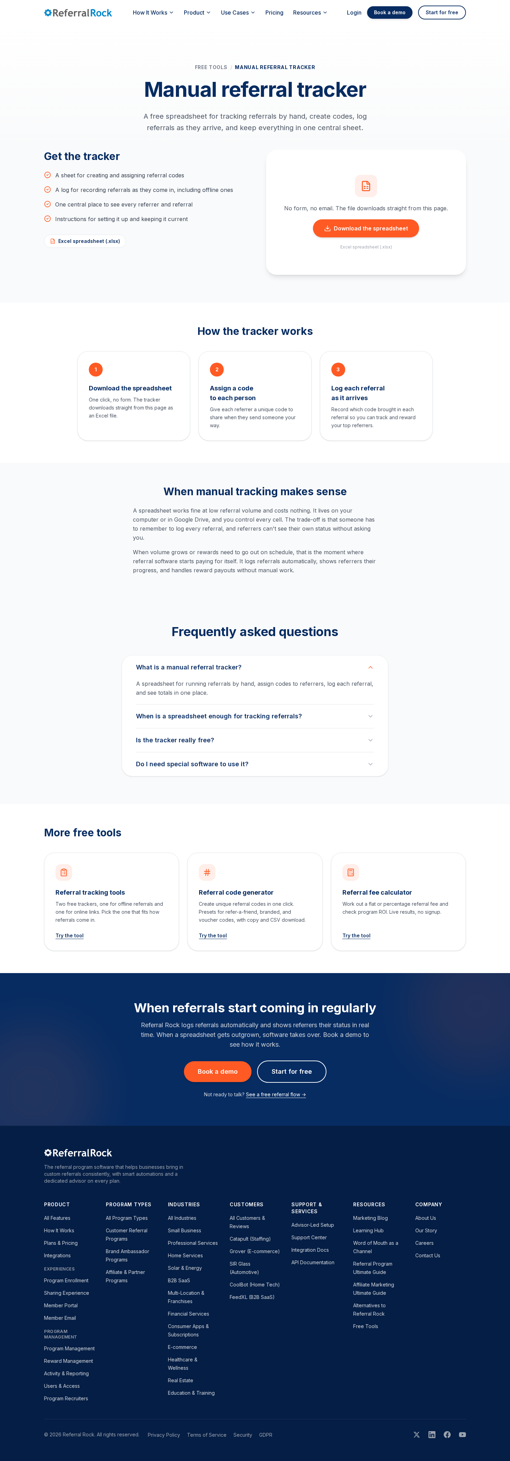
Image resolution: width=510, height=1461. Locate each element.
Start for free (442, 12)
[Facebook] (447, 1434)
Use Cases (235, 12)
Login (354, 12)
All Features (57, 1218)
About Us (425, 1218)
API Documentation (312, 1262)
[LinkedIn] (431, 1434)
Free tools (211, 67)
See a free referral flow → (276, 1094)
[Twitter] (416, 1434)
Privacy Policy (164, 1435)
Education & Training (191, 1393)
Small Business (184, 1230)
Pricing (274, 12)
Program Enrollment (66, 1280)
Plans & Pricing (61, 1243)
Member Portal (61, 1305)
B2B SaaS (179, 1280)
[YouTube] (462, 1434)
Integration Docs (310, 1250)
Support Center (309, 1237)
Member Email (60, 1318)
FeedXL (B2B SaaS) (252, 1297)
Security (242, 1435)
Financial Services (188, 1314)
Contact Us (427, 1255)
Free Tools (365, 1326)
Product (194, 12)
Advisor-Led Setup (312, 1225)
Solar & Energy (185, 1268)
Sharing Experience (66, 1293)
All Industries (182, 1218)
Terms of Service (207, 1435)
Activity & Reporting (66, 1373)
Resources (307, 12)
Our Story (426, 1230)
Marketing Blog (370, 1218)
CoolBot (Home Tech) (255, 1284)
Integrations (57, 1255)
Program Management (69, 1348)
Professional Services (193, 1243)
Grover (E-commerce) (255, 1251)
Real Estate (180, 1380)
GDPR (265, 1435)
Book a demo (390, 12)
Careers (424, 1243)
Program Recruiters (66, 1398)
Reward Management (68, 1361)
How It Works (150, 12)
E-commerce (182, 1347)
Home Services (185, 1255)
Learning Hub (368, 1230)
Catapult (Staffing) (250, 1239)
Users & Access (62, 1386)
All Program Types (127, 1218)
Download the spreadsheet (371, 228)
